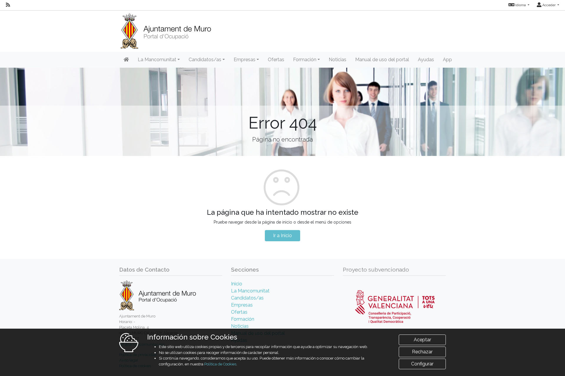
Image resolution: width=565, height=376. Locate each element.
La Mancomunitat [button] (157, 59)
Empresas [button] (244, 59)
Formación (242, 319)
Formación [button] (304, 59)
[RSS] (8, 5)
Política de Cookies (220, 364)
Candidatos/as (247, 298)
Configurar (422, 364)
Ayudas (426, 59)
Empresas (242, 305)
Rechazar (422, 352)
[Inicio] (165, 29)
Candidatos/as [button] (205, 59)
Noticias (337, 59)
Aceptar (422, 339)
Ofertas (276, 59)
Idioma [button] (520, 5)
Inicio (236, 284)
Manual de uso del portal (382, 59)
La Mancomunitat (250, 291)
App (447, 59)
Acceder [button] (548, 5)
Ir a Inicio (282, 235)
